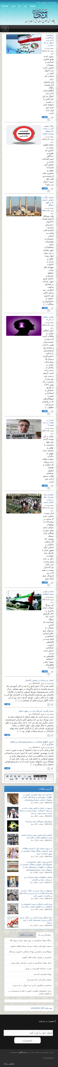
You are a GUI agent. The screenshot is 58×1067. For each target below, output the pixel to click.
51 (39, 779)
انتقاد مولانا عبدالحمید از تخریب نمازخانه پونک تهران (31, 963)
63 (16, 779)
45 (19, 776)
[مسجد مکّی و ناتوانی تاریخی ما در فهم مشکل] (24, 206)
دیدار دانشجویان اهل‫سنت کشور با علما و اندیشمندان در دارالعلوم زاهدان (30, 992)
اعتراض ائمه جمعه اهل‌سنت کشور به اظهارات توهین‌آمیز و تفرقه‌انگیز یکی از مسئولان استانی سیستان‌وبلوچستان (37, 797)
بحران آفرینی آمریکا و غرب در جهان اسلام (36, 711)
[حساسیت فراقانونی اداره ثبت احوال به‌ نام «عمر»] (24, 44)
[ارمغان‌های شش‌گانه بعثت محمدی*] (12, 826)
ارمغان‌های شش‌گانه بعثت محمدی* (38, 821)
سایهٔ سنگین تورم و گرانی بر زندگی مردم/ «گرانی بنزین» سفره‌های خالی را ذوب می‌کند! (36, 920)
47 (11, 776)
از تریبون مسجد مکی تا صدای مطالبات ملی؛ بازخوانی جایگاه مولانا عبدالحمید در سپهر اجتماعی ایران (36, 851)
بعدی (12, 779)
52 (35, 779)
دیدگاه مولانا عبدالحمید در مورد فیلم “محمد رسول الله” (30, 940)
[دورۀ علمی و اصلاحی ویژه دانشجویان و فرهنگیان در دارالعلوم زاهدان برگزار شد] (12, 908)
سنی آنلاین (22, 1052)
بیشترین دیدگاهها (26, 935)
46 (15, 776)
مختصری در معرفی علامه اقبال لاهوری (37, 957)
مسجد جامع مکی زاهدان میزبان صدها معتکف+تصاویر (31, 946)
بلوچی (13, 6)
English (33, 6)
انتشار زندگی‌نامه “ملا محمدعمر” (39, 980)
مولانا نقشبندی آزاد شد (43, 974)
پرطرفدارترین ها (44, 935)
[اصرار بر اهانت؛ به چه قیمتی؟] (24, 429)
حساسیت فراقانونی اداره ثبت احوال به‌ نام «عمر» (49, 40)
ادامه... (45, 117)
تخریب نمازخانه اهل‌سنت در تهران (38, 968)
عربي (25, 6)
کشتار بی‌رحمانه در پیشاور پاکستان (39, 680)
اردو (19, 6)
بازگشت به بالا (9, 1064)
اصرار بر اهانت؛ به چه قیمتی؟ (48, 422)
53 (31, 779)
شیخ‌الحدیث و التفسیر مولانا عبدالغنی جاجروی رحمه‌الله (30, 952)
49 (45, 779)
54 (27, 779)
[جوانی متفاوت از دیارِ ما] (24, 325)
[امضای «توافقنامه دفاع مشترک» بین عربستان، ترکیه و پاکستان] (12, 881)
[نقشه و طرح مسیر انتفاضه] (24, 600)
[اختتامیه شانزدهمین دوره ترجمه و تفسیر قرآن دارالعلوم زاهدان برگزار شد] (12, 839)
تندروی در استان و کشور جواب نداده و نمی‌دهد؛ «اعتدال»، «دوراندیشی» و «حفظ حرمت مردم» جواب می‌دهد (36, 810)
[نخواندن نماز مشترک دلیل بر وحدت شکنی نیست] (24, 503)
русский (5, 6)
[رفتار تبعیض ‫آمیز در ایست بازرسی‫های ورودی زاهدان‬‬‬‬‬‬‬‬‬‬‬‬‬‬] (24, 135)
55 (23, 779)
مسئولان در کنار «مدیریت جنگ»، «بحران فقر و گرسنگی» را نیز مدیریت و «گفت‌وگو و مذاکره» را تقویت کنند (36, 893)
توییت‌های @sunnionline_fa (41, 1008)
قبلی (29, 776)
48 (7, 776)
